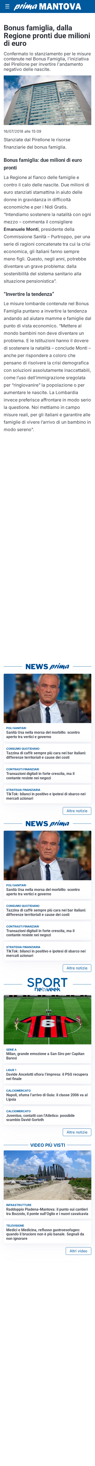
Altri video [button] (78, 1251)
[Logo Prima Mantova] (47, 6)
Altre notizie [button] (77, 810)
